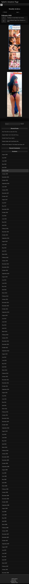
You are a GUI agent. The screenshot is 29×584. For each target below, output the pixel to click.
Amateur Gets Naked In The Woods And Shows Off (13, 144)
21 (3, 20)
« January (5, 12)
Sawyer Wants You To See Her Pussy (10, 134)
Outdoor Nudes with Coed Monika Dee (10, 141)
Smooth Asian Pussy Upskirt (8, 138)
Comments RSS (13, 581)
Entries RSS (13, 580)
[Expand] (1, 5)
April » (17, 12)
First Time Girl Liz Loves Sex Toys (9, 131)
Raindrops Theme (14, 582)
